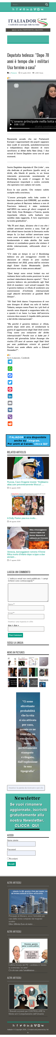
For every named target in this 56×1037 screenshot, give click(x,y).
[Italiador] (28, 24)
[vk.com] (41, 9)
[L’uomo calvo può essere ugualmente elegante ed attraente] (22, 672)
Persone (14, 73)
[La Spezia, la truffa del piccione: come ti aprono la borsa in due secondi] (12, 661)
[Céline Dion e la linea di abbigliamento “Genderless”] (12, 672)
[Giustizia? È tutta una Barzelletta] (43, 672)
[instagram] (38, 9)
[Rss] (13, 9)
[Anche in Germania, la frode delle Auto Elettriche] (33, 682)
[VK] (28, 410)
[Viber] (28, 417)
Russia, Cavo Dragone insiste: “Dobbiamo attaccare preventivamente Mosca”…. (27, 483)
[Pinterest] (24, 9)
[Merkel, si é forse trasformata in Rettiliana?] (22, 682)
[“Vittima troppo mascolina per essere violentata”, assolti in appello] (22, 661)
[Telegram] (28, 361)
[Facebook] (16, 9)
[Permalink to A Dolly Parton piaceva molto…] (28, 515)
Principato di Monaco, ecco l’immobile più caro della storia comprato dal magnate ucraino (27, 919)
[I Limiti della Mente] (43, 661)
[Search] (47, 4)
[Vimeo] (34, 9)
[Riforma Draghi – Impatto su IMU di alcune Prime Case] (43, 682)
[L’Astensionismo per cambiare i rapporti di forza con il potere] (33, 661)
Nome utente (12, 840)
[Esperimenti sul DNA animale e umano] (12, 682)
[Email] (28, 403)
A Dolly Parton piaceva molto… (22, 518)
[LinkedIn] (27, 9)
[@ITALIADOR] (28, 446)
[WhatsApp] (28, 368)
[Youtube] (31, 9)
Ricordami (13, 859)
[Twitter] (20, 9)
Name (10, 604)
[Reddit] (28, 423)
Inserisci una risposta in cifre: (20, 622)
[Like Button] (7, 78)
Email (10, 613)
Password (11, 849)
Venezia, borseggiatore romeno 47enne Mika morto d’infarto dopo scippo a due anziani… (26, 554)
